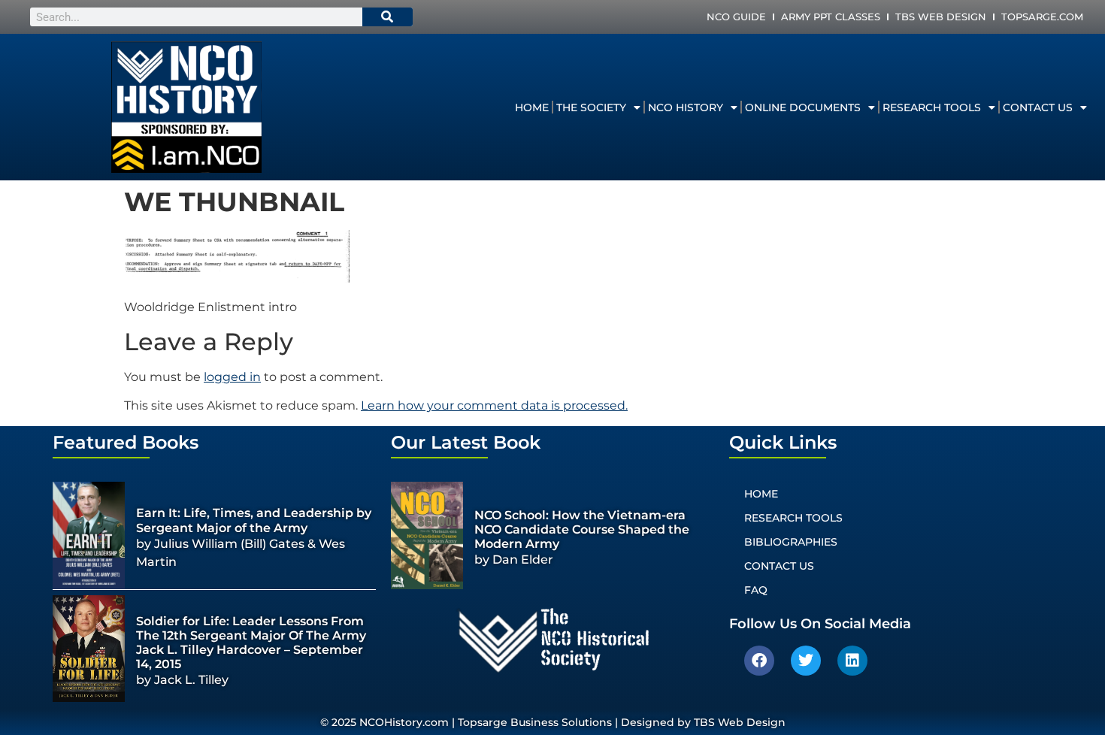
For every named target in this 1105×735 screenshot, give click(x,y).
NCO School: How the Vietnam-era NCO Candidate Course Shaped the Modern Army (581, 529)
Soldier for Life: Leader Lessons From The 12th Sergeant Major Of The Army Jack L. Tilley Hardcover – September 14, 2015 (251, 643)
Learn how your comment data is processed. (494, 405)
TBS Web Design (940, 17)
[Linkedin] (852, 661)
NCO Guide (736, 17)
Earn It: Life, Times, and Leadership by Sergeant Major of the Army (253, 520)
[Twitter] (806, 661)
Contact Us (1038, 107)
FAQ (755, 590)
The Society (591, 107)
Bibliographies (790, 542)
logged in (232, 377)
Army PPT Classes (830, 17)
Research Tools (931, 107)
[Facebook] (759, 661)
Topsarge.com (1042, 17)
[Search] (387, 17)
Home (532, 107)
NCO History (685, 107)
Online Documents (803, 107)
